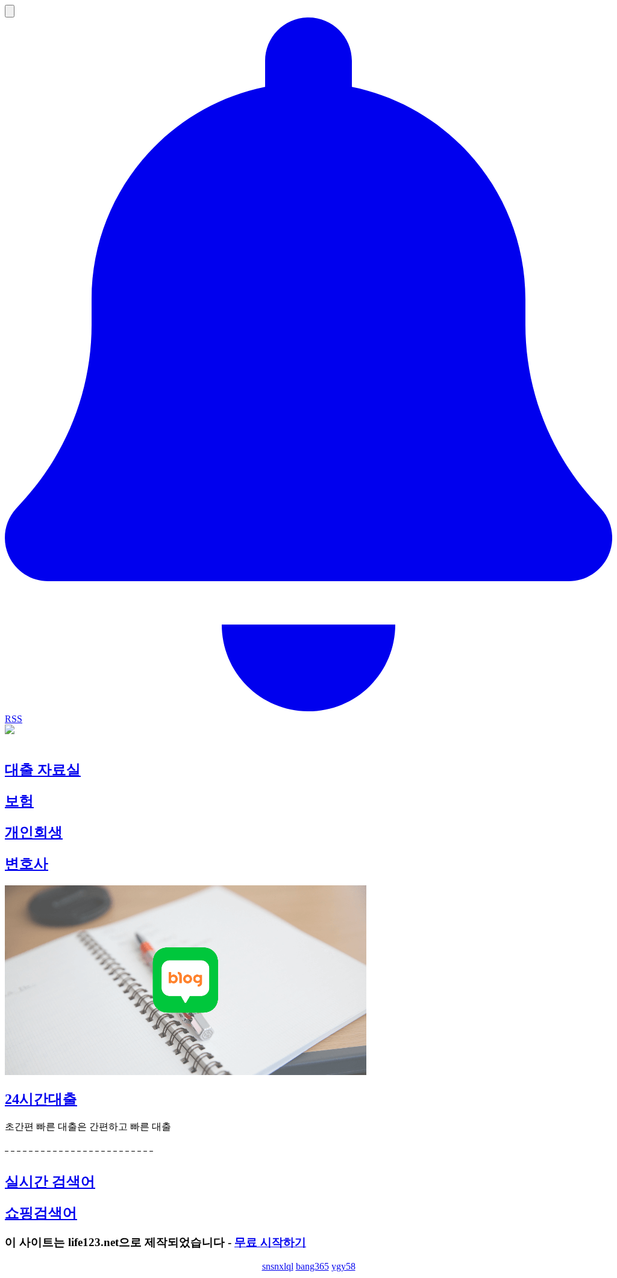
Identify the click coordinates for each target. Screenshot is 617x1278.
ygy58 (343, 1266)
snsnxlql (277, 1266)
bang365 (312, 1266)
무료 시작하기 (270, 1242)
